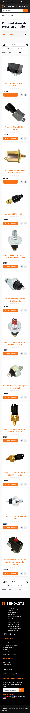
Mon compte (6, 662)
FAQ (4, 671)
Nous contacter (7, 667)
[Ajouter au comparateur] (25, 94)
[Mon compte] (22, 6)
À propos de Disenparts (9, 643)
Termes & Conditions (8, 647)
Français (23, 2)
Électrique (10, 15)
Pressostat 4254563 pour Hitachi (15, 214)
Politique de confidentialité (10, 645)
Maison (4, 15)
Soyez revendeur (7, 669)
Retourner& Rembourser (9, 654)
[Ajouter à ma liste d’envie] (21, 94)
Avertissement (7, 664)
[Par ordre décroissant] (27, 45)
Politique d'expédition (8, 652)
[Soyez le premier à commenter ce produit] (15, 88)
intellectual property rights (10, 674)
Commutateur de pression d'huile (13, 17)
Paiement (5, 649)
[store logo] (9, 6)
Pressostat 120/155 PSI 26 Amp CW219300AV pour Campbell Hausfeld (15, 562)
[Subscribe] (21, 690)
